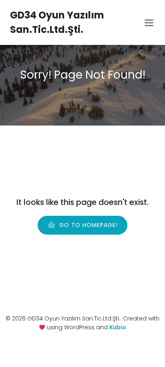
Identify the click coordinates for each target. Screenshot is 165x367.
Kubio (117, 327)
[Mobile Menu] (149, 22)
